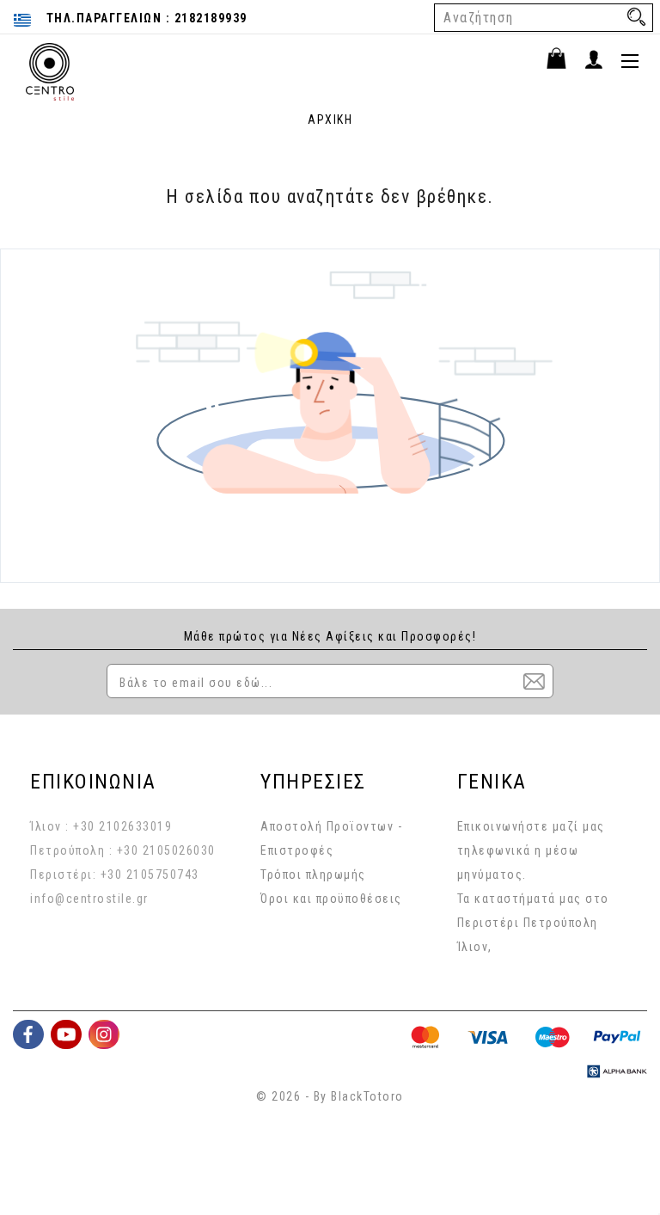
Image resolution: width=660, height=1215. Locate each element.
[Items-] (564, 61)
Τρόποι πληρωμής (313, 874)
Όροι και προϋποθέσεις (331, 898)
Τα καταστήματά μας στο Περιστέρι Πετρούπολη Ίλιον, (533, 923)
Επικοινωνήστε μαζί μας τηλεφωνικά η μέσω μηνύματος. (531, 850)
